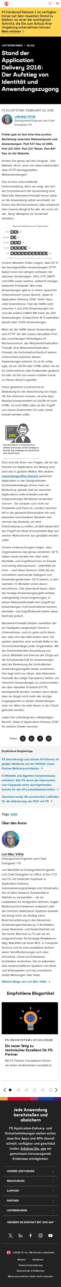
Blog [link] (31, 45)
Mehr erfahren (11, 31)
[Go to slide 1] (10, 1090)
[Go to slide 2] (18, 1090)
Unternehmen (12, 45)
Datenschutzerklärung (30, 1265)
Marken (22, 1259)
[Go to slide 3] (26, 1090)
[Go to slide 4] (34, 1090)
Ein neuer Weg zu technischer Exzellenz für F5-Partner (29, 1050)
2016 (14, 814)
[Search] (50, 3)
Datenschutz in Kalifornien (31, 1270)
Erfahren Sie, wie (33, 1149)
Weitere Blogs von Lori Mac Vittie (24, 981)
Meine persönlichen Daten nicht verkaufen (30, 1276)
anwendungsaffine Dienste (20, 476)
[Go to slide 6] (50, 1090)
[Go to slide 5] (42, 1090)
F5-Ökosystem (17, 1040)
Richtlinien (38, 1259)
